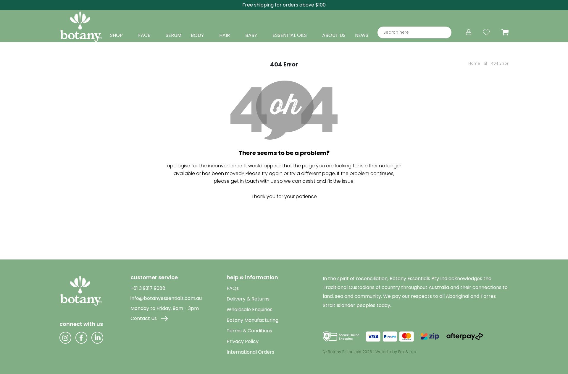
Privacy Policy (243, 341)
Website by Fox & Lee (395, 352)
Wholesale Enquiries (249, 309)
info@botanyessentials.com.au (166, 298)
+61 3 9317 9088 (147, 288)
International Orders (250, 352)
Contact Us (144, 318)
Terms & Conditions (249, 330)
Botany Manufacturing (252, 320)
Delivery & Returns (248, 298)
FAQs (233, 288)
